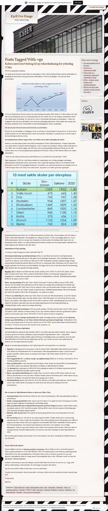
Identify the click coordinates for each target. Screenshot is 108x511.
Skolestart (59, 487)
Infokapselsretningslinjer (58, 507)
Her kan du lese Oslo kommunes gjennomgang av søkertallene (26, 127)
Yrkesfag (22, 490)
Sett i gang (78, 2)
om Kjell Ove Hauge (97, 7)
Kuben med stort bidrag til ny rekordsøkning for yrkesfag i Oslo (39, 66)
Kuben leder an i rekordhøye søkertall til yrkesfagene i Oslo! (91, 75)
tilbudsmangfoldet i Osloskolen (34, 449)
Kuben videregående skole (34, 487)
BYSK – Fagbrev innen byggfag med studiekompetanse (91, 82)
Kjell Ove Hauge (22, 16)
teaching (61, 490)
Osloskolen (51, 487)
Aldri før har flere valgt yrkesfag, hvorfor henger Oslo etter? (92, 89)
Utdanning (68, 490)
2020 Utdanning (19, 487)
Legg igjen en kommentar (31, 492)
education (40, 490)
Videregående (10, 492)
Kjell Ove (22, 71)
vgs (73, 490)
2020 (34, 490)
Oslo (45, 487)
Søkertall (47, 490)
